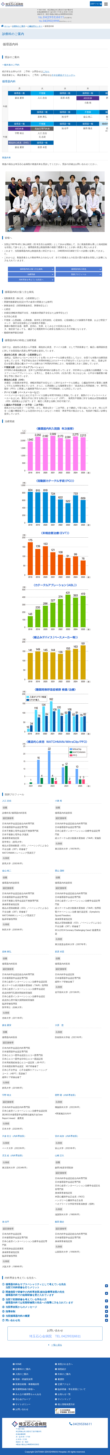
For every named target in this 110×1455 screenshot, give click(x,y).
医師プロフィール (78, 274)
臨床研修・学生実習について (72, 1389)
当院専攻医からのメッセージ (19, 1306)
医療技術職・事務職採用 (27, 1384)
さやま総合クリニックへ (63, 75)
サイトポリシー (22, 1404)
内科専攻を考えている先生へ (31, 280)
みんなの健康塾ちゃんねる (28, 1394)
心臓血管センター (34, 26)
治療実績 (31, 274)
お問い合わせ (21, 1409)
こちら (46, 71)
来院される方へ (65, 1364)
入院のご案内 (21, 1374)
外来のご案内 (64, 1374)
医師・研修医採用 (24, 1379)
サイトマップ (64, 1399)
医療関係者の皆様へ (25, 1389)
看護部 (61, 1379)
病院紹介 (62, 1369)
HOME (18, 1364)
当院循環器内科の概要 (16, 1315)
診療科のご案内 (18, 26)
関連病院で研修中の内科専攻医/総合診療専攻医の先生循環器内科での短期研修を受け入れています (33, 1293)
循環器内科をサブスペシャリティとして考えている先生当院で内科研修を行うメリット (34, 1286)
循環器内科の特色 (78, 269)
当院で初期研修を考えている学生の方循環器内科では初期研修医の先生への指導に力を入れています (37, 1301)
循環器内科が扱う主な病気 (31, 269)
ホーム (7, 26)
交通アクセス (95, 4)
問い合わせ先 (11, 1320)
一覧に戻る (56, 1345)
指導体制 (8, 1311)
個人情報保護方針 (66, 1404)
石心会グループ (22, 1399)
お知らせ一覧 (64, 1394)
